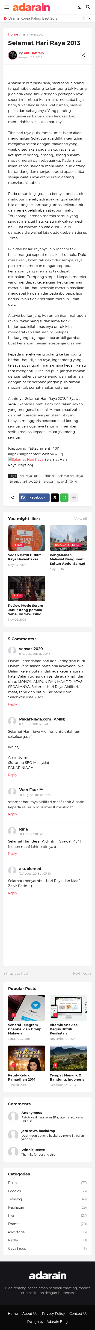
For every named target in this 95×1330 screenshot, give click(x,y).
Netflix (47, 1240)
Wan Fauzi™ (31, 790)
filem (47, 1215)
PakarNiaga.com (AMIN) (42, 719)
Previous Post (17, 973)
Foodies (47, 1191)
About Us (29, 1314)
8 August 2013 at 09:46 (34, 653)
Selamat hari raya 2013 (24, 481)
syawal (48, 481)
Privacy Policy (53, 1314)
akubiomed (30, 869)
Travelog (47, 1199)
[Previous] (83, 18)
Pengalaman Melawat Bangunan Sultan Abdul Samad (67, 559)
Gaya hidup (47, 1248)
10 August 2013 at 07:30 (35, 795)
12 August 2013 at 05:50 (35, 873)
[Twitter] (55, 497)
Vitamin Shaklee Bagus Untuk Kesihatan (64, 1029)
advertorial (47, 1232)
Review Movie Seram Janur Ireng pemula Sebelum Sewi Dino (25, 610)
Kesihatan (47, 1207)
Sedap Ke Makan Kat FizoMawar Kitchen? (42, 18)
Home (13, 34)
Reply (12, 704)
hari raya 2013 (33, 34)
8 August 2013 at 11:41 (33, 724)
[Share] (83, 55)
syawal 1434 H (67, 481)
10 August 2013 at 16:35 (34, 834)
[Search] (89, 7)
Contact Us (78, 1314)
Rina (23, 829)
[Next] (89, 18)
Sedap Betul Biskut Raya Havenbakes (24, 557)
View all (80, 518)
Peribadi (48, 476)
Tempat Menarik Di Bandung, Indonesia (67, 1077)
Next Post (81, 973)
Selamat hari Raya (70, 476)
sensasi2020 (31, 649)
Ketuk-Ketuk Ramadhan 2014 (22, 1077)
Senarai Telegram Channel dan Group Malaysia (25, 1029)
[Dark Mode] (79, 7)
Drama (47, 1224)
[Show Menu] (6, 7)
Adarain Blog (57, 1322)
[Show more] (74, 497)
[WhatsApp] (64, 497)
